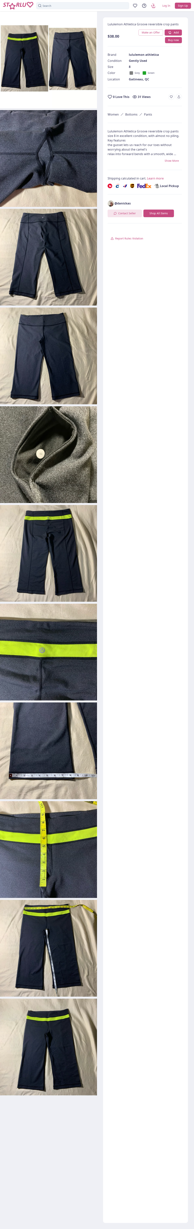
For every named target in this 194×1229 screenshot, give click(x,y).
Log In (166, 5)
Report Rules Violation (129, 238)
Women (113, 114)
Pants (148, 114)
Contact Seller (127, 213)
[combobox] (82, 5)
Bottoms (131, 114)
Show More (172, 160)
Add (176, 32)
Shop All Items (158, 213)
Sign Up (183, 5)
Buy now (173, 40)
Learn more (155, 178)
